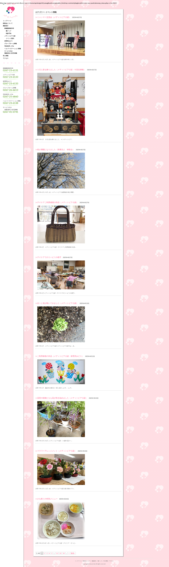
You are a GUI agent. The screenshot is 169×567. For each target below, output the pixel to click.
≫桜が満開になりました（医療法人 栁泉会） (54, 149)
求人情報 (5, 55)
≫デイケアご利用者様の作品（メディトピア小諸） (56, 202)
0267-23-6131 (10, 70)
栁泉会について (8, 23)
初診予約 (8, 33)
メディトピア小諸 (9, 36)
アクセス (5, 58)
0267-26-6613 (10, 89)
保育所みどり (8, 41)
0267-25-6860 (10, 96)
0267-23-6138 (10, 103)
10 (57, 553)
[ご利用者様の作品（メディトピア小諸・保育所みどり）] (78, 371)
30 (64, 553)
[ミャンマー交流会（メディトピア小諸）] (78, 38)
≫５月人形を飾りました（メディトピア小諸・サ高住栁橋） (60, 69)
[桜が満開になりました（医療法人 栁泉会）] (78, 170)
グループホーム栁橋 (10, 43)
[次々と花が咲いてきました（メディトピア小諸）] (78, 324)
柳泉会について (86, 561)
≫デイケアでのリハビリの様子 (48, 257)
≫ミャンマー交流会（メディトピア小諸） (53, 17)
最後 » (73, 553)
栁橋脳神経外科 (9, 28)
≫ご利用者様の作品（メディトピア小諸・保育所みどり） (59, 356)
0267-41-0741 (10, 111)
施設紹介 (5, 26)
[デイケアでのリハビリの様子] (78, 275)
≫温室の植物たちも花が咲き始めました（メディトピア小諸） (61, 398)
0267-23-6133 (10, 76)
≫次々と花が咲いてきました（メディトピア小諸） (56, 303)
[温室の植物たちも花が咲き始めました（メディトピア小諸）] (78, 419)
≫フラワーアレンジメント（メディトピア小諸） (55, 451)
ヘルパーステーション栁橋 (12, 48)
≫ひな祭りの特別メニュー (46, 499)
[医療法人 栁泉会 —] (12, 4)
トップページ (7, 21)
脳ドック (8, 31)
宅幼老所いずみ (9, 46)
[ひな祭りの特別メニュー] (78, 520)
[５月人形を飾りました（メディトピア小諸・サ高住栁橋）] (78, 104)
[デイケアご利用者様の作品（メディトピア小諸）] (78, 224)
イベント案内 (10, 38)
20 (60, 553)
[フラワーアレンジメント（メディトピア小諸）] (78, 469)
